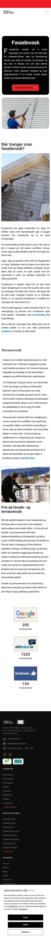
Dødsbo (6, 787)
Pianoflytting (8, 783)
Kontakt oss (7, 880)
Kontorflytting (8, 779)
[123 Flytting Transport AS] (8, 12)
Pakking (6, 799)
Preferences (25, 932)
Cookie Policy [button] (13, 906)
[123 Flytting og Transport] (20, 722)
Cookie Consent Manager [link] (13, 890)
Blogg (5, 872)
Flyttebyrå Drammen (11, 831)
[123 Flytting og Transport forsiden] (8, 722)
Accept (25, 917)
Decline (25, 925)
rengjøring (6, 331)
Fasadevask (8, 803)
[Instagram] (10, 755)
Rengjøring (7, 795)
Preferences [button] (23, 909)
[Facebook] (5, 755)
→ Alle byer (8, 852)
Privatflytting (8, 775)
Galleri (5, 876)
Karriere (6, 867)
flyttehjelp (29, 458)
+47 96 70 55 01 (13, 739)
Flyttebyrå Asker (9, 823)
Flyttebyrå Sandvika (11, 839)
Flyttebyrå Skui (9, 843)
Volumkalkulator (9, 884)
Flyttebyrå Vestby (10, 835)
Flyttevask (7, 791)
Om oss (6, 863)
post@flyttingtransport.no (17, 744)
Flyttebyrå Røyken (10, 847)
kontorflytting (38, 315)
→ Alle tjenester (10, 807)
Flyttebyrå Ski (8, 827)
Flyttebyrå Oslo (9, 819)
